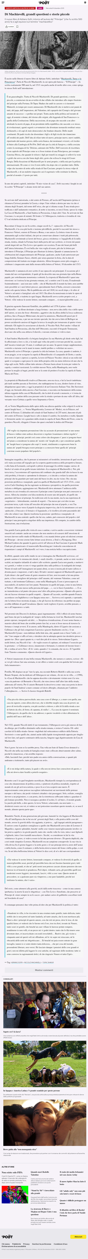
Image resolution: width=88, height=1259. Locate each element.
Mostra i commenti (44, 970)
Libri (40, 8)
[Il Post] (44, 2)
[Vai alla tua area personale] (85, 2)
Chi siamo (6, 1244)
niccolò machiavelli (32, 962)
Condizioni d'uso (60, 1244)
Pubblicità (16, 1244)
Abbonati (78, 1237)
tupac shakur (48, 962)
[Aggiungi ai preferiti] (17, 26)
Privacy (26, 1244)
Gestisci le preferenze (41, 1244)
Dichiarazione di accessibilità (14, 1246)
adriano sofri (17, 962)
